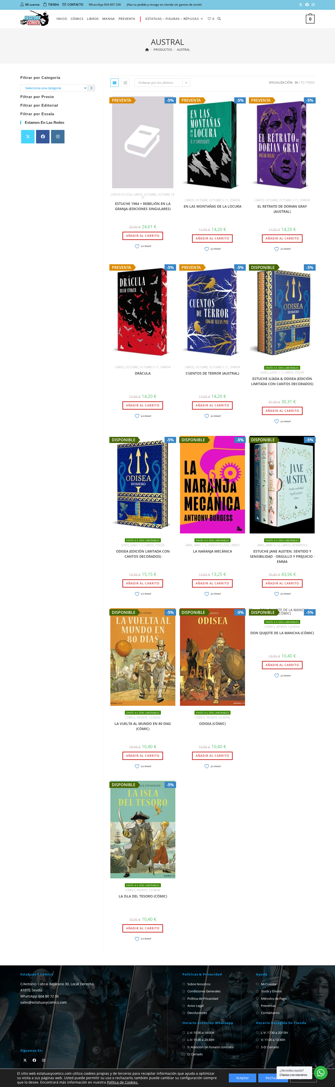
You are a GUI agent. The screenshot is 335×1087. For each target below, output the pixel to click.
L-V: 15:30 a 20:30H (200, 1039)
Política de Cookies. (122, 1082)
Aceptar (242, 1077)
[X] (28, 136)
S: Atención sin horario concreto (210, 1047)
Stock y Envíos (271, 991)
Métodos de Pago (274, 998)
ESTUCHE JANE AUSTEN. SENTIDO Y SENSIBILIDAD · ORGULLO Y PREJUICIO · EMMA (282, 556)
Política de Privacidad (202, 998)
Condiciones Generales (203, 991)
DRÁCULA (143, 373)
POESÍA (299, 372)
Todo (310, 82)
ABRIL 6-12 (273, 545)
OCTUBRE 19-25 (158, 196)
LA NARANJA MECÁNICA (212, 551)
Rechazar (273, 1077)
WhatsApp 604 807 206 (105, 4)
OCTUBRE (150, 194)
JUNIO (264, 372)
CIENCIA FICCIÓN (121, 194)
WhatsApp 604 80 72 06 (39, 996)
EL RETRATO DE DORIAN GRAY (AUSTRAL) (282, 209)
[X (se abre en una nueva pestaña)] (300, 4)
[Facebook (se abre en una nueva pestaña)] (307, 4)
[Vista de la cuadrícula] (114, 82)
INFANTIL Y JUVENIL (149, 717)
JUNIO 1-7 (276, 372)
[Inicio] (147, 49)
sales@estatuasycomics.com (43, 1002)
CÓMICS (130, 717)
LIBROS (137, 194)
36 (296, 82)
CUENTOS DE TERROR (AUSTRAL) (212, 373)
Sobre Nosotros (198, 984)
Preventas (268, 1005)
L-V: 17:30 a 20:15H (274, 1032)
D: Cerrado (195, 1054)
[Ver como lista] (125, 82)
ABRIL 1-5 (200, 545)
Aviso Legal (195, 1005)
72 (302, 82)
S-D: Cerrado (270, 1047)
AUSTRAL (183, 49)
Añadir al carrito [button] (142, 236)
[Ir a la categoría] (91, 87)
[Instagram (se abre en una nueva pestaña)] (312, 4)
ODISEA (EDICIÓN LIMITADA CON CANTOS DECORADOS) (143, 554)
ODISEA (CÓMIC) (212, 723)
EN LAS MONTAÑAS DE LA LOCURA (212, 206)
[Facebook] (43, 136)
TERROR (235, 200)
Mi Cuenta (268, 984)
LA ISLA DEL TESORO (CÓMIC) (143, 896)
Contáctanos (270, 1013)
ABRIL (189, 545)
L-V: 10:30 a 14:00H (200, 1032)
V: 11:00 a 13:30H (273, 1039)
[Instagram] (57, 136)
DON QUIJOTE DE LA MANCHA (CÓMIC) (282, 633)
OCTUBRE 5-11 (218, 200)
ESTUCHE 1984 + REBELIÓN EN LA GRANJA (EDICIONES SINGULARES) (142, 206)
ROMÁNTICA (299, 545)
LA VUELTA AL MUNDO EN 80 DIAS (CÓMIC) (143, 726)
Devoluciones (197, 1013)
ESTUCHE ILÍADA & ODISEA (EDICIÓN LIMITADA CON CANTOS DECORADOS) (282, 381)
